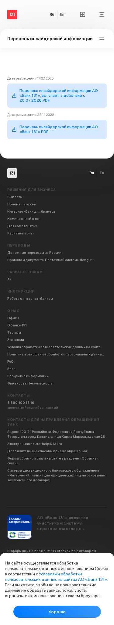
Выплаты (14, 197)
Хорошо (57, 611)
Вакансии (15, 340)
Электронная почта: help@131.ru (34, 444)
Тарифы (14, 333)
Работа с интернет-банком (30, 299)
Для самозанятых (22, 226)
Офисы (13, 318)
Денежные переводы (34, 253)
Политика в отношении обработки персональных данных (55, 354)
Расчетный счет (20, 233)
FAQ (10, 362)
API (9, 279)
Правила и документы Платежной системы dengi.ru (50, 260)
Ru (52, 14)
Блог (11, 369)
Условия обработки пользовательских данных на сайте (54, 347)
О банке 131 (17, 325)
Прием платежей (21, 204)
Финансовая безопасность (30, 383)
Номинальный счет (23, 219)
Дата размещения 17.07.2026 (30, 78)
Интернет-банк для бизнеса (31, 212)
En (62, 14)
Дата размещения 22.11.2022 (30, 115)
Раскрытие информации (28, 376)
